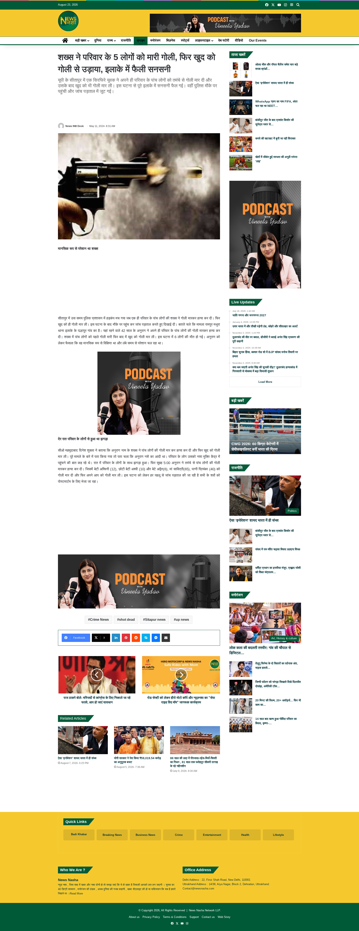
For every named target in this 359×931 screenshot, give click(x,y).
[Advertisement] (139, 107)
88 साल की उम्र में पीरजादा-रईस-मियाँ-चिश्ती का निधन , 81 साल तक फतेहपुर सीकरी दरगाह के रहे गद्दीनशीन (194, 762)
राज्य (110, 40)
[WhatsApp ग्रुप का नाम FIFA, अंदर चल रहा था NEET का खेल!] (240, 107)
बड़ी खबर (80, 40)
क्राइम (141, 40)
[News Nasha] (68, 21)
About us (134, 917)
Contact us (208, 917)
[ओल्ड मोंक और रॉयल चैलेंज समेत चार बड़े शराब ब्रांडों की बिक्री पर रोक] (240, 70)
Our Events (258, 40)
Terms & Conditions (175, 917)
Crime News (99, 619)
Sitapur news (155, 619)
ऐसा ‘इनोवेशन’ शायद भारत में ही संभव (77, 758)
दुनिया (97, 40)
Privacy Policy (151, 917)
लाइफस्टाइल (202, 40)
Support (194, 917)
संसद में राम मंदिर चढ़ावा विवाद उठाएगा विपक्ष (277, 549)
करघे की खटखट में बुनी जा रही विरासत (275, 138)
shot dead (127, 619)
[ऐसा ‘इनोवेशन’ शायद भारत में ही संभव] (83, 740)
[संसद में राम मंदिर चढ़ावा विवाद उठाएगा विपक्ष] (240, 555)
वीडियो (239, 40)
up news (182, 619)
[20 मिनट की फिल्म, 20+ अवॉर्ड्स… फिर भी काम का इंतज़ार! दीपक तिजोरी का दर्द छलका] (240, 706)
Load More (265, 381)
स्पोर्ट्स (185, 40)
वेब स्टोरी (223, 40)
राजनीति (126, 40)
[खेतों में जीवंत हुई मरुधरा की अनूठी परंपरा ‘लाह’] (240, 162)
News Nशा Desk (74, 126)
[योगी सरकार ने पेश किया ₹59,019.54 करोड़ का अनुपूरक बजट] (139, 740)
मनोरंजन (155, 40)
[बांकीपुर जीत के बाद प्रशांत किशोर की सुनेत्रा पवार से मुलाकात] (240, 125)
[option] (265, 431)
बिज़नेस (170, 40)
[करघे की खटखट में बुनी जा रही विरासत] (240, 144)
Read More (76, 893)
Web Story (224, 917)
